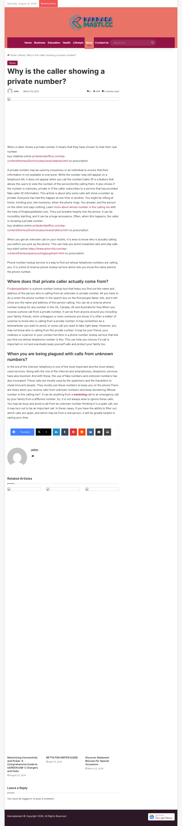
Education (54, 42)
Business (39, 42)
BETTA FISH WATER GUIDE (62, 757)
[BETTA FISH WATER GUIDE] (63, 620)
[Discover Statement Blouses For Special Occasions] (102, 620)
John (16, 91)
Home (28, 42)
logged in (27, 798)
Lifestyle (78, 42)
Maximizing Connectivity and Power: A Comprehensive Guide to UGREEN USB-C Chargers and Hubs (22, 764)
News (89, 42)
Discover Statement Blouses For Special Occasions (97, 761)
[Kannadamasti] (91, 22)
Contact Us (102, 42)
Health (67, 42)
